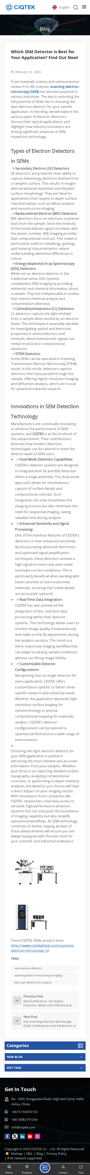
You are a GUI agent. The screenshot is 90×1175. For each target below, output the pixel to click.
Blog (39, 1153)
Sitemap (16, 1153)
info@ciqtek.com (23, 1127)
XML (29, 1153)
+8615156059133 (24, 1112)
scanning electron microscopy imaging (38, 975)
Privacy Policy (57, 1153)
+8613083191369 (24, 1119)
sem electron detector (28, 968)
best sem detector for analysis (33, 982)
